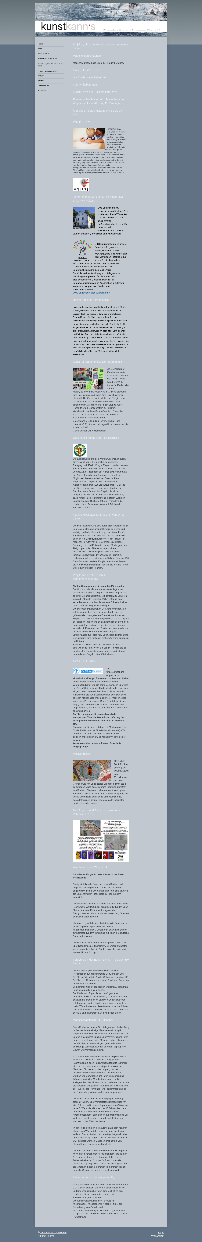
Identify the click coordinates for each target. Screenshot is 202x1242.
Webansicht (157, 1236)
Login (161, 1232)
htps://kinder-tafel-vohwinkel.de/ (89, 77)
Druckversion (48, 1232)
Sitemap (62, 1232)
